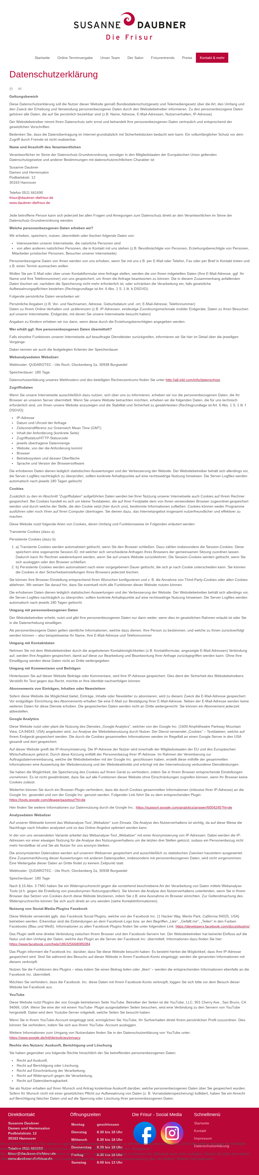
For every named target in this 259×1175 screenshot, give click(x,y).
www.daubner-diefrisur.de (29, 203)
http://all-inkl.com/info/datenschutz (193, 380)
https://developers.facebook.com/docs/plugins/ (213, 926)
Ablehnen (37, 1171)
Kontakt (200, 1131)
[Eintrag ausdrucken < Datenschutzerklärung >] (12, 88)
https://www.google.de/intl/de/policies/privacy (44, 1038)
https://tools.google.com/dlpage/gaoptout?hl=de (47, 800)
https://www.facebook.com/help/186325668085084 (49, 944)
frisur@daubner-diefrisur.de (31, 198)
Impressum (203, 1138)
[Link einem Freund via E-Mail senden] (21, 88)
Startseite (201, 1123)
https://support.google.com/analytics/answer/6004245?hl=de (184, 807)
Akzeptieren (12, 1171)
